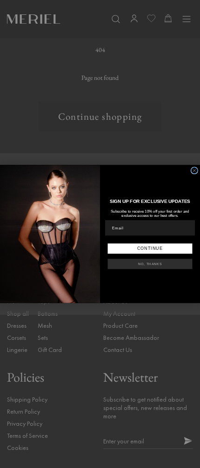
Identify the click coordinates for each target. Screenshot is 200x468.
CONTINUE (150, 248)
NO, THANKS (150, 264)
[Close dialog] (194, 171)
